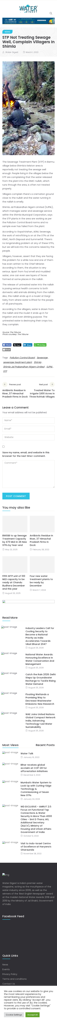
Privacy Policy (9, 974)
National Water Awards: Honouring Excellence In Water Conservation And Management (39, 659)
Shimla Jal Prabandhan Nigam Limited (23, 366)
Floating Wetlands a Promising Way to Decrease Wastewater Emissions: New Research (39, 699)
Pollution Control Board (22, 357)
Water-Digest (11, 52)
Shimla (37, 362)
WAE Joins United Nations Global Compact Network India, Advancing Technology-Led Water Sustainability (40, 721)
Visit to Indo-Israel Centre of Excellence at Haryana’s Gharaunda (36, 846)
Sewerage (42, 357)
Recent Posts (45, 745)
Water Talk (27, 753)
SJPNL (49, 366)
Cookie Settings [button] (14, 1014)
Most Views (10, 745)
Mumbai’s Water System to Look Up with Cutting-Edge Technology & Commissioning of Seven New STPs (36, 789)
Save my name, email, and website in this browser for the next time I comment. (25, 454)
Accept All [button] (32, 1014)
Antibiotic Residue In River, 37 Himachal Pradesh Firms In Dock (41, 540)
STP (5, 371)
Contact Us (8, 983)
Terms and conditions (14, 979)
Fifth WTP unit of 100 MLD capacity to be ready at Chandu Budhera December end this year (13, 582)
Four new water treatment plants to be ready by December (41, 580)
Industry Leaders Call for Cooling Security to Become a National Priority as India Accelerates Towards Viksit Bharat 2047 (39, 636)
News (7, 31)
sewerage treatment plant (17, 362)
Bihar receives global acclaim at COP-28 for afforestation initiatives (34, 768)
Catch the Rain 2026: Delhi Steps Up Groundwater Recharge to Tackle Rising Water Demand (40, 679)
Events (6, 969)
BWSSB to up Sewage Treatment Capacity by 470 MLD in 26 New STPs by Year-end (14, 540)
